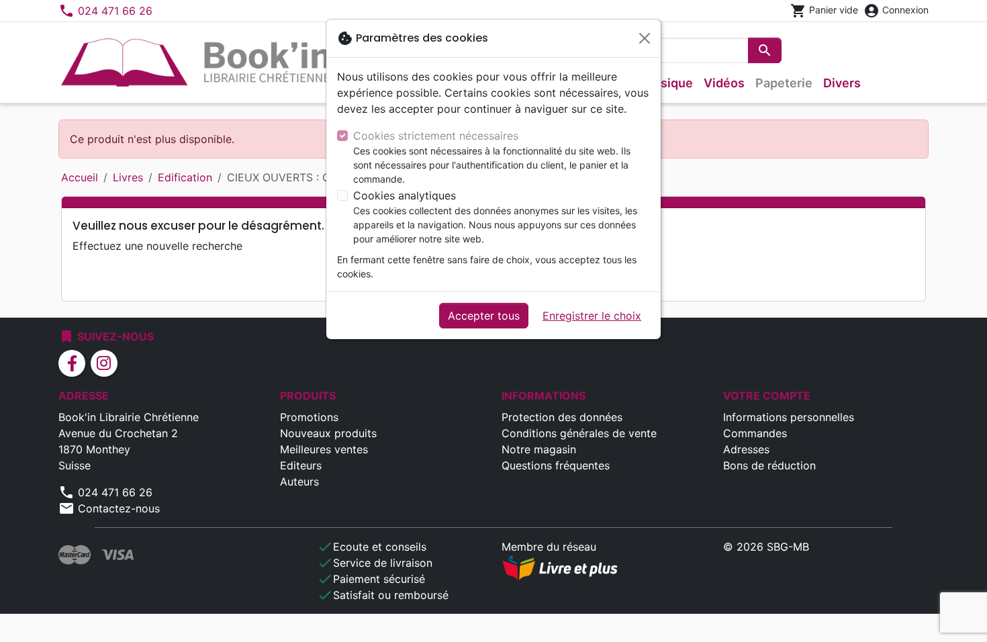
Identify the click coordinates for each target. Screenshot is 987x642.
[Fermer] (644, 38)
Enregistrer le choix (592, 315)
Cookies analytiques (404, 195)
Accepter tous (484, 315)
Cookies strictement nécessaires (435, 135)
